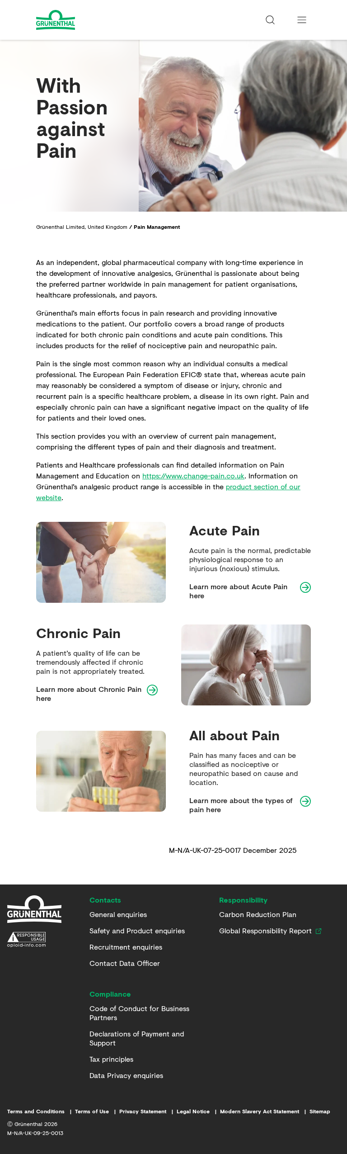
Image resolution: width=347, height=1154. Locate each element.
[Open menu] (302, 20)
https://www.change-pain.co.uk (193, 475)
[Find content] (270, 19)
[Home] (34, 909)
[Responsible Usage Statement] (34, 939)
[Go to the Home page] (80, 20)
